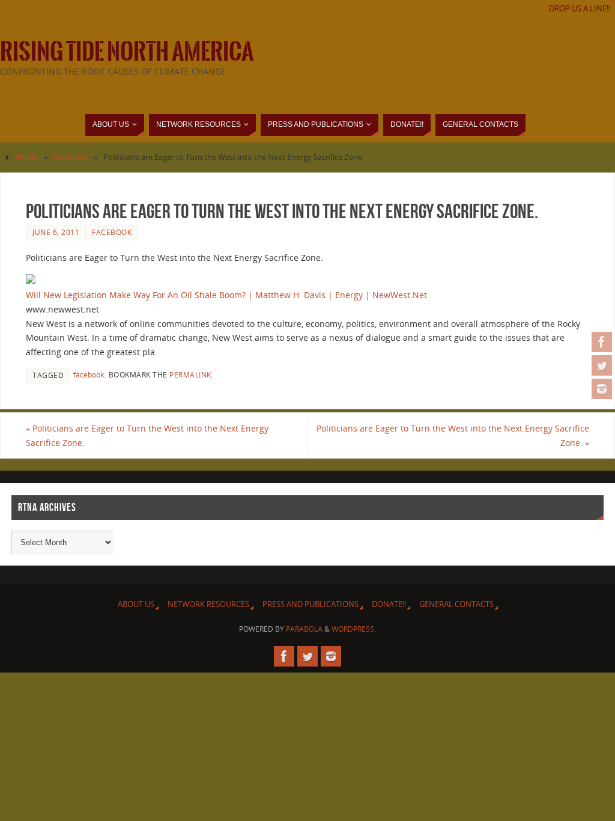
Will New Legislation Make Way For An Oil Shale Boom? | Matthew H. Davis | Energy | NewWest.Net (226, 295)
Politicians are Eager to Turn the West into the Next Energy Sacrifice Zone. (147, 435)
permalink (190, 374)
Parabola (304, 629)
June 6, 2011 (55, 232)
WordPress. (354, 629)
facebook (88, 374)
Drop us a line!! (579, 9)
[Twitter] (602, 365)
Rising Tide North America (126, 51)
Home (27, 157)
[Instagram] (602, 389)
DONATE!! (389, 604)
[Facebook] (602, 342)
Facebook (70, 157)
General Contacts (456, 604)
